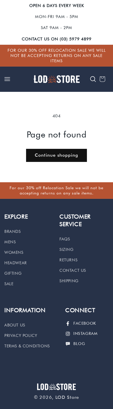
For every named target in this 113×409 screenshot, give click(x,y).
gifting (12, 273)
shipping (69, 280)
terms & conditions (27, 346)
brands (12, 231)
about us (14, 325)
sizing (66, 249)
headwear (15, 262)
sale (8, 283)
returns (68, 260)
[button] (7, 79)
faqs (64, 239)
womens (13, 252)
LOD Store (67, 397)
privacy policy (20, 335)
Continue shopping (56, 155)
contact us (72, 270)
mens (10, 242)
